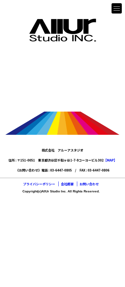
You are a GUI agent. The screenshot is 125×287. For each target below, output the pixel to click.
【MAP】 (110, 160)
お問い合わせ (89, 183)
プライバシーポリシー (39, 183)
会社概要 (67, 183)
